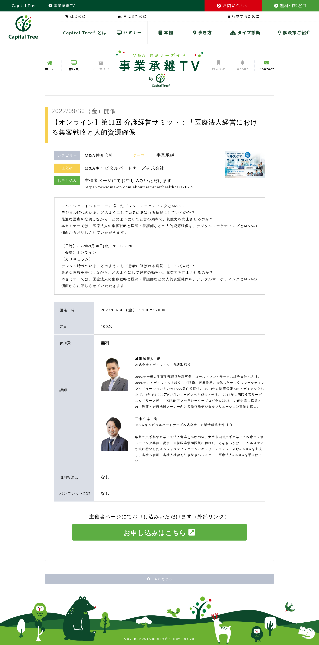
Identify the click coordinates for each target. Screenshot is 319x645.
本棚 (167, 32)
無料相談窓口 (293, 5)
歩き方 (204, 32)
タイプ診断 (248, 32)
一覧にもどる (161, 579)
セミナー (132, 32)
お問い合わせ (235, 5)
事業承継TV (64, 5)
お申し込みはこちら (155, 532)
